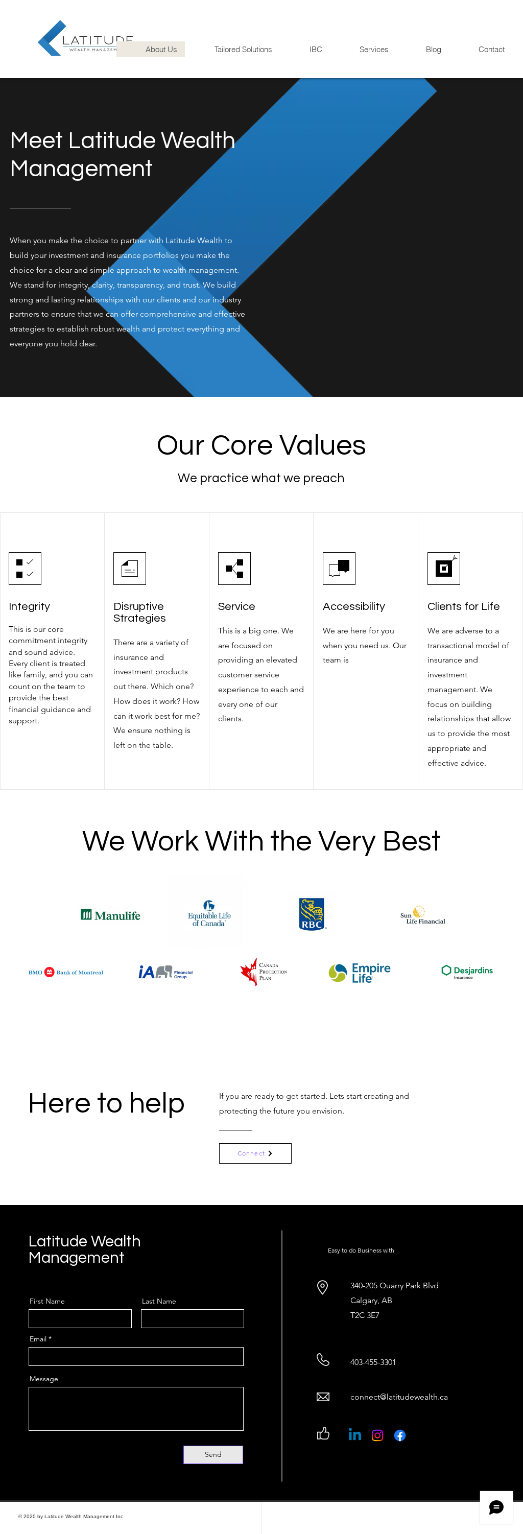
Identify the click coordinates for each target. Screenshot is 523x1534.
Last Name (159, 1301)
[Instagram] (377, 1435)
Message (44, 1378)
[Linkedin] (355, 1435)
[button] (232, 49)
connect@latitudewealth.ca (399, 1397)
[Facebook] (400, 1435)
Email (38, 1338)
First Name (47, 1301)
